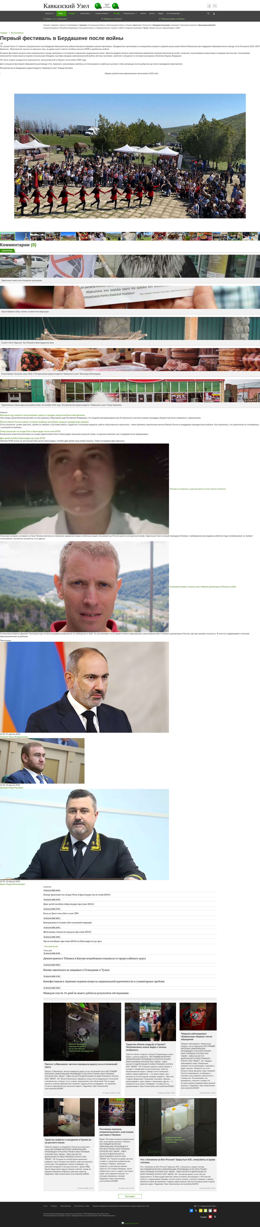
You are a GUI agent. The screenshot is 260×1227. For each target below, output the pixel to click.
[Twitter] (196, 1210)
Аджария (54, 25)
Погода (116, 13)
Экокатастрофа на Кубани (173, 19)
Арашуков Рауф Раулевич (11, 788)
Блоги (152, 13)
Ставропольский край (133, 28)
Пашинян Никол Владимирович (14, 737)
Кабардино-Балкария (161, 25)
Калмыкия (175, 25)
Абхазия (46, 25)
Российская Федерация (69, 28)
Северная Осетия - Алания (106, 28)
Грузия (129, 25)
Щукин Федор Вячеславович (12, 884)
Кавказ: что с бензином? (56, 19)
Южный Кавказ (168, 28)
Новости (49, 13)
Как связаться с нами (81, 1206)
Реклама (54, 1206)
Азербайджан (72, 25)
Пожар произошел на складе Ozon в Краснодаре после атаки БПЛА (30, 431)
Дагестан (137, 25)
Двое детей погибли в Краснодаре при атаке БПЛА (22, 438)
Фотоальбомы (173, 13)
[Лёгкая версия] (209, 6)
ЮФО (178, 28)
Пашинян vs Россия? (112, 19)
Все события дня (51, 946)
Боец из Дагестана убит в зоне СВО (61, 913)
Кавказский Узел (66, 5)
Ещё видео (130, 1196)
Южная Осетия (155, 28)
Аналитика (85, 13)
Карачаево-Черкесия (189, 25)
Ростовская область (86, 28)
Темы (60, 13)
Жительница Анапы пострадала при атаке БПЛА (67, 931)
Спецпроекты (129, 13)
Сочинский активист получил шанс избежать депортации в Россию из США (203, 586)
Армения (83, 25)
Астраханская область (96, 25)
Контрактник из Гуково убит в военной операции (67, 922)
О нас (45, 1206)
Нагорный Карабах (50, 28)
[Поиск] (208, 13)
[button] (22, 236)
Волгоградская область (116, 25)
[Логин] (214, 13)
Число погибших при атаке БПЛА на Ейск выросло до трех (72, 941)
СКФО (121, 28)
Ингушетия (146, 25)
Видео (160, 13)
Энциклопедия (101, 13)
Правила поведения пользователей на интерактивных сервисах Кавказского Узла (121, 1206)
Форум (143, 13)
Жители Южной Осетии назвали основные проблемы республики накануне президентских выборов (44, 422)
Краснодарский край (206, 25)
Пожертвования (65, 1206)
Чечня (145, 28)
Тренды (71, 13)
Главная (3, 33)
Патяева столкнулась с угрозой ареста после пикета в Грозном (198, 489)
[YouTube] (215, 1210)
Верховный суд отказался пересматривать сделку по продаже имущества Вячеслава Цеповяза (42, 415)
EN (215, 6)
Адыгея (63, 25)
